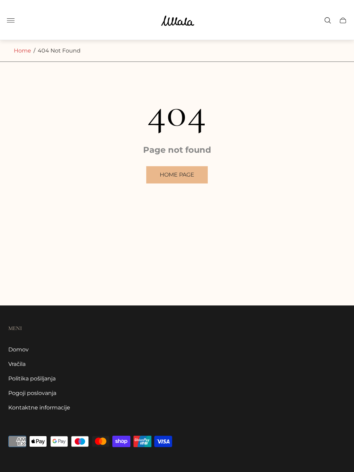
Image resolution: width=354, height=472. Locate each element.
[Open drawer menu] (10, 20)
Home (22, 50)
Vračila (17, 364)
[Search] (327, 20)
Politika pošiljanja (32, 378)
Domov (18, 349)
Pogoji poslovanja (32, 393)
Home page (177, 174)
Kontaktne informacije (39, 407)
